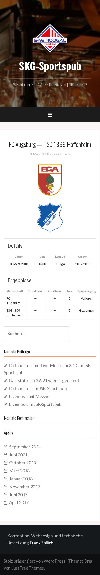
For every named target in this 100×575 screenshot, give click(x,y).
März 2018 (19, 470)
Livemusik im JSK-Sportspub (35, 404)
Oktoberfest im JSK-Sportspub (38, 388)
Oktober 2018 (22, 462)
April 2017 (19, 502)
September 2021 (25, 446)
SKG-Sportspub (50, 65)
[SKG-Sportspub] (50, 37)
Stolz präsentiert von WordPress (34, 561)
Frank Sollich (41, 542)
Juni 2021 (18, 454)
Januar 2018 (21, 478)
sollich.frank (61, 154)
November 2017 (24, 486)
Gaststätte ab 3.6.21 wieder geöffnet (44, 380)
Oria (88, 561)
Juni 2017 (18, 494)
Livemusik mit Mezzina (30, 396)
